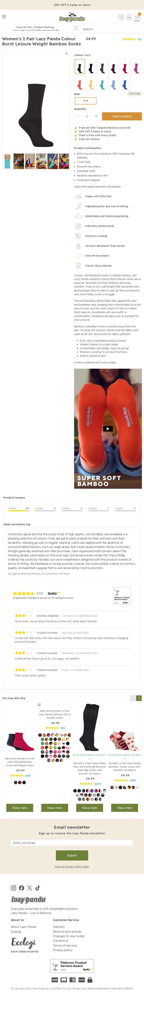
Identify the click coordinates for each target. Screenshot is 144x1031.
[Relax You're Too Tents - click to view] (51, 739)
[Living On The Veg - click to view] (55, 739)
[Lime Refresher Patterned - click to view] (116, 787)
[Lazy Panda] (72, 17)
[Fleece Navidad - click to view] (61, 760)
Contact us (60, 940)
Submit (72, 855)
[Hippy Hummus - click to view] (46, 747)
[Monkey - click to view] (65, 735)
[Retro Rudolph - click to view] (68, 752)
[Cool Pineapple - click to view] (68, 743)
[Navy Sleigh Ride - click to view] (51, 752)
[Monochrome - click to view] (77, 795)
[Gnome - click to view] (42, 743)
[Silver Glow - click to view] (94, 795)
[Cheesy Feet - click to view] (51, 747)
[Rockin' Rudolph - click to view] (63, 747)
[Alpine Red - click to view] (96, 791)
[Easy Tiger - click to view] (44, 735)
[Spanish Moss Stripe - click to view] (90, 795)
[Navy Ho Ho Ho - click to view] (46, 752)
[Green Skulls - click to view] (63, 756)
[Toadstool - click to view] (57, 735)
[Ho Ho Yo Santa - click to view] (63, 752)
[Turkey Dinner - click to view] (55, 756)
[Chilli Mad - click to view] (40, 735)
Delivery (59, 927)
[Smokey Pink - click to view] (87, 791)
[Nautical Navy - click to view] (81, 795)
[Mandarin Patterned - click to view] (112, 787)
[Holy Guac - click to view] (55, 747)
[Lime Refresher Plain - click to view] (129, 787)
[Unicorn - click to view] (59, 743)
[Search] (76, 28)
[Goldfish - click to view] (42, 747)
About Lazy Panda (23, 927)
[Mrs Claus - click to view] (68, 747)
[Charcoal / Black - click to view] (15, 782)
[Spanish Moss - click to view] (84, 799)
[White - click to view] (137, 787)
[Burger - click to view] (51, 743)
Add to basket (121, 116)
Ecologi (16, 931)
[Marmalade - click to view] (88, 799)
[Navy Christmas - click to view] (42, 752)
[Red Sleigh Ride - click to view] (55, 752)
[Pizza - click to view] (68, 739)
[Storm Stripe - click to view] (100, 799)
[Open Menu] (4, 17)
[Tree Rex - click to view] (59, 756)
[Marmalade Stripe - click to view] (86, 795)
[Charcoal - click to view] (104, 791)
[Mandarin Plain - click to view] (133, 787)
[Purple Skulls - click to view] (49, 760)
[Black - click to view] (24, 782)
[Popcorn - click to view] (63, 739)
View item (19, 808)
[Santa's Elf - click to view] (59, 752)
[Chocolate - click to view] (59, 739)
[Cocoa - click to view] (100, 791)
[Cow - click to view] (61, 735)
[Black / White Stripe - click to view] (98, 795)
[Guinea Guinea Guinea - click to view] (52, 735)
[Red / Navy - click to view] (20, 782)
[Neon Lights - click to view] (92, 791)
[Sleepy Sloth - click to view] (63, 743)
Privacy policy (62, 950)
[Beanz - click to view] (46, 743)
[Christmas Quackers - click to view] (57, 760)
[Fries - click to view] (55, 743)
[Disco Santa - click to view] (53, 760)
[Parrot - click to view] (69, 735)
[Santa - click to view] (51, 756)
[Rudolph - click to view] (46, 756)
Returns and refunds (67, 931)
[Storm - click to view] (79, 799)
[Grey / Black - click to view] (79, 791)
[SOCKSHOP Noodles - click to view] (42, 739)
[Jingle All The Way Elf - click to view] (59, 747)
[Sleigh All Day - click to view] (68, 756)
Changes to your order (69, 936)
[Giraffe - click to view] (46, 739)
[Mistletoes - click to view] (42, 756)
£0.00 (137, 21)
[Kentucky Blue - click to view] (92, 799)
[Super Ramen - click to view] (48, 735)
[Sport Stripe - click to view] (102, 795)
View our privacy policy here (72, 866)
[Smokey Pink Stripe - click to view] (96, 799)
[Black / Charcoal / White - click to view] (124, 787)
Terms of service (65, 945)
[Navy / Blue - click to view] (83, 791)
